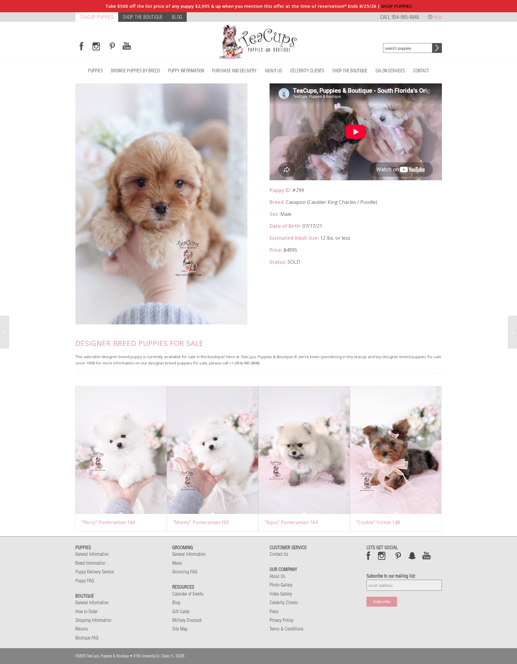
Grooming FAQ (184, 572)
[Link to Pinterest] (111, 46)
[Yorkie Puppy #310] (512, 332)
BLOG (177, 17)
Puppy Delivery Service (94, 572)
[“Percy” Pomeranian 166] (121, 450)
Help (438, 17)
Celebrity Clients (284, 602)
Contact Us (279, 554)
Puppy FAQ (84, 581)
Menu (177, 563)
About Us (277, 576)
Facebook (368, 555)
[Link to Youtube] (126, 46)
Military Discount (187, 620)
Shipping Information (93, 620)
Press (274, 611)
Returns (81, 629)
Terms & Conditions (286, 629)
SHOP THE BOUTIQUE (143, 17)
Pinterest (398, 555)
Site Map (180, 629)
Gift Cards (180, 611)
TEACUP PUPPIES (97, 17)
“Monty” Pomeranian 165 (201, 522)
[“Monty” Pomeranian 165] (212, 450)
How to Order (86, 611)
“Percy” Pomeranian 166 (108, 522)
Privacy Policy (281, 620)
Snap (412, 555)
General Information (92, 554)
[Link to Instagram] (96, 46)
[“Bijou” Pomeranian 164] (304, 450)
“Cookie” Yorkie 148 (378, 522)
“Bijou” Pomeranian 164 (291, 522)
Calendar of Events (187, 594)
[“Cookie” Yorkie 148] (395, 450)
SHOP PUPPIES (396, 6)
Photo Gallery (281, 585)
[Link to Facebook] (81, 46)
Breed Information (90, 563)
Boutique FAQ (86, 638)
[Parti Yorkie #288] (4, 332)
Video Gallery (281, 594)
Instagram (382, 555)
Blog (176, 602)
